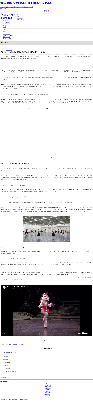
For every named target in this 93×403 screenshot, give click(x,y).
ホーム (18, 16)
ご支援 (4, 27)
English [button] (5, 8)
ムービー (5, 374)
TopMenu (5, 356)
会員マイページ (20, 344)
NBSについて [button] (3, 7)
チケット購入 (5, 344)
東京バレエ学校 (7, 38)
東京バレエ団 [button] (21, 7)
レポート (5, 365)
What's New (20, 18)
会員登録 (12, 344)
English (4, 31)
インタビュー (6, 362)
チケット (5, 25)
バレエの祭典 (6, 22)
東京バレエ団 (6, 37)
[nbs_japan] (46, 11)
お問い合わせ (47, 392)
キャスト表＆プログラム (9, 371)
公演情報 (5, 359)
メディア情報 (6, 368)
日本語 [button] (1, 8)
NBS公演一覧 (20, 19)
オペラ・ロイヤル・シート (10, 24)
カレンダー (6, 20)
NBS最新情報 (9, 50)
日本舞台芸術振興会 (8, 35)
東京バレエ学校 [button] (29, 7)
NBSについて (6, 34)
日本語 (4, 29)
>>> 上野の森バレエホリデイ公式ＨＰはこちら (11, 279)
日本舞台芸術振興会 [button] (12, 7)
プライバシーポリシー (48, 395)
